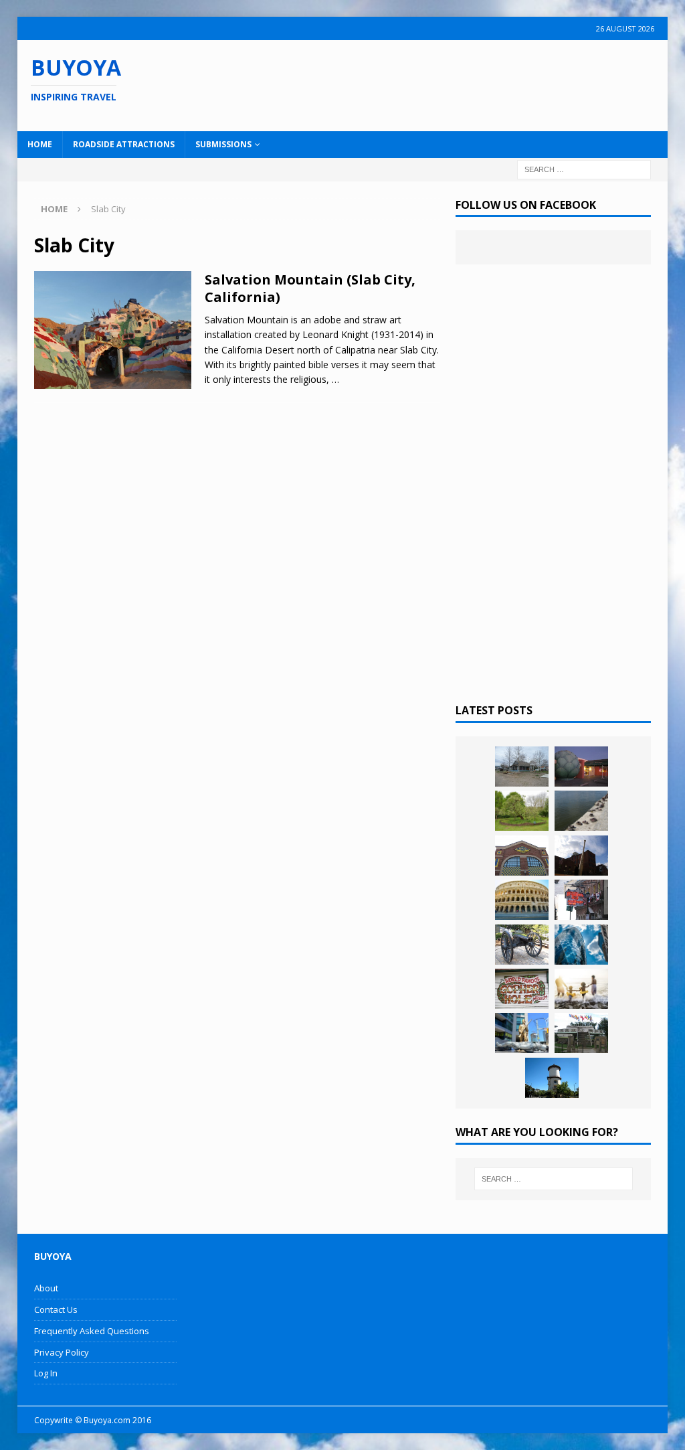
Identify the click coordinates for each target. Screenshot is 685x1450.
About (46, 1288)
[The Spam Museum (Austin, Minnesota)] (522, 855)
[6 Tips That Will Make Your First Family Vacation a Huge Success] (581, 989)
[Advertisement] (439, 84)
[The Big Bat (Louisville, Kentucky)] (581, 855)
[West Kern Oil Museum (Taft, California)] (522, 766)
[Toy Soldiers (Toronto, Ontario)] (522, 1033)
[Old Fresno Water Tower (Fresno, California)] (552, 1078)
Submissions (223, 144)
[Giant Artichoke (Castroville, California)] (581, 766)
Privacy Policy (61, 1352)
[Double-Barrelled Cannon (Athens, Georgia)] (522, 944)
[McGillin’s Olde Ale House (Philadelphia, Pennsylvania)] (581, 900)
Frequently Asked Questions (91, 1331)
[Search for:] (584, 168)
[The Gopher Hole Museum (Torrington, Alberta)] (522, 989)
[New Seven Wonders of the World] (522, 900)
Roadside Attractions (124, 144)
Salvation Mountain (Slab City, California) (310, 288)
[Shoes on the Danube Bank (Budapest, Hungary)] (581, 811)
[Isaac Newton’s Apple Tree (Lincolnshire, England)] (522, 811)
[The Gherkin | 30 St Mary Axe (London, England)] (581, 944)
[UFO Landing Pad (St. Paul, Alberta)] (581, 1033)
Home (39, 144)
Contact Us (56, 1309)
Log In (46, 1373)
